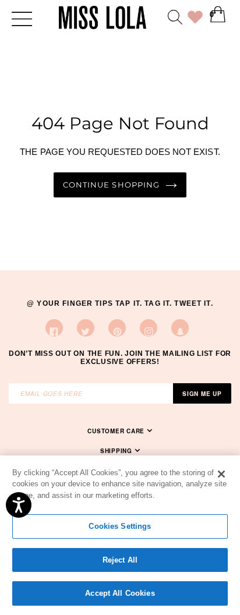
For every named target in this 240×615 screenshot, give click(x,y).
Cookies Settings (120, 526)
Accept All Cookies (119, 593)
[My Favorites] (195, 19)
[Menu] (22, 17)
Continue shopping (111, 185)
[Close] (221, 474)
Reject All (120, 560)
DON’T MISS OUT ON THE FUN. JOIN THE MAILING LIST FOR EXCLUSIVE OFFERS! (120, 357)
